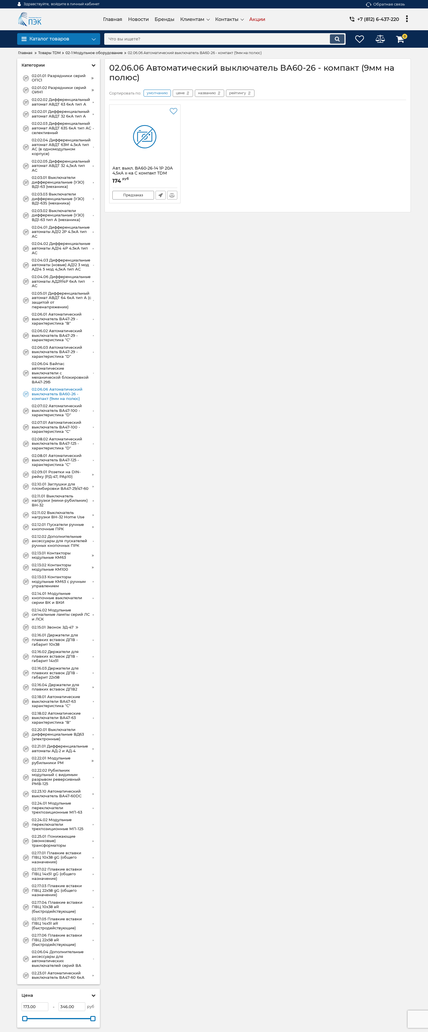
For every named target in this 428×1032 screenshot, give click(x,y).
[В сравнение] (172, 195)
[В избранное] (173, 111)
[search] (337, 39)
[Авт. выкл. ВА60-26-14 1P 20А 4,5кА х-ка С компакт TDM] (144, 137)
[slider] (24, 1018)
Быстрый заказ (160, 195)
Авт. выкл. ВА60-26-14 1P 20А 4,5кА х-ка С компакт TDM (142, 173)
